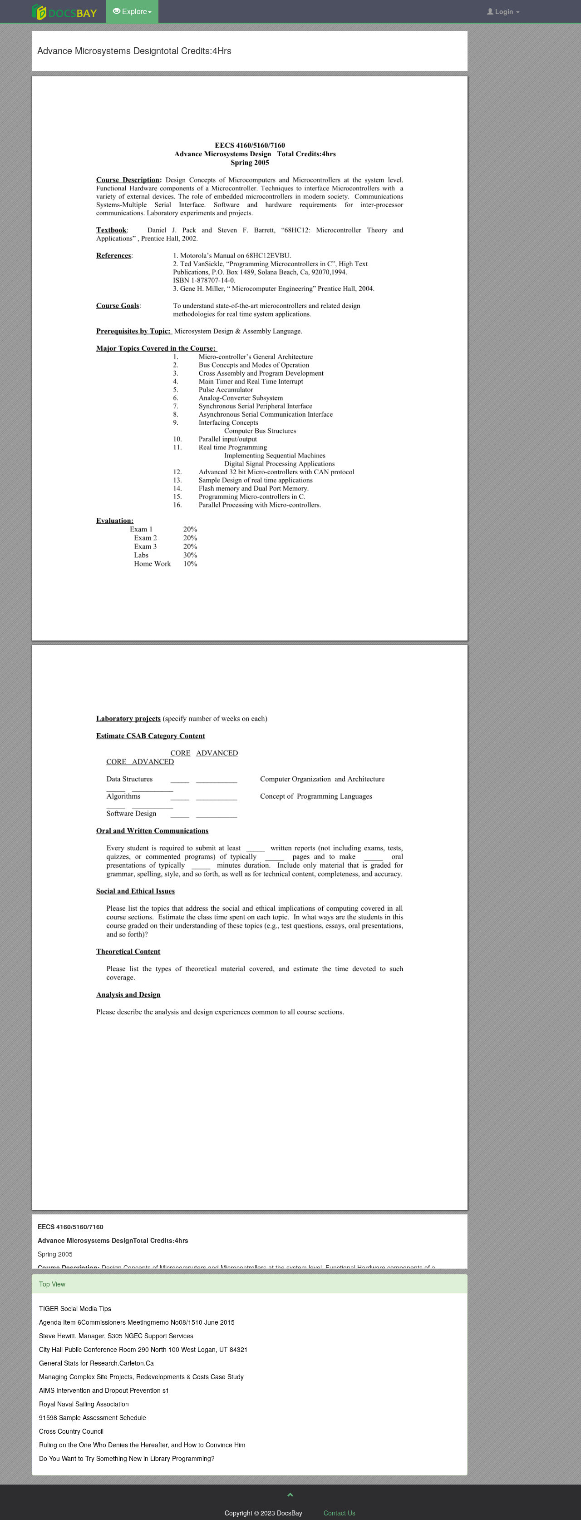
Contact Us (339, 1512)
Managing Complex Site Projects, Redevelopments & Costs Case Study (141, 1376)
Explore (133, 11)
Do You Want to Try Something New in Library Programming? (127, 1458)
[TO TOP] (290, 1494)
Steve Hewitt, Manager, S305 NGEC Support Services (116, 1335)
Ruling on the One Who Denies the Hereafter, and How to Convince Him (142, 1444)
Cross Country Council (71, 1431)
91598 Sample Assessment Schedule (92, 1417)
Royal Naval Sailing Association (84, 1403)
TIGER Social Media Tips (75, 1308)
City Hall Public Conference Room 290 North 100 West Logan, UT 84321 (143, 1349)
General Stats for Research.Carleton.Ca (96, 1362)
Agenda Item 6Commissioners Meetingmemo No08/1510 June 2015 (137, 1321)
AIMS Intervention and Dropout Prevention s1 (104, 1390)
